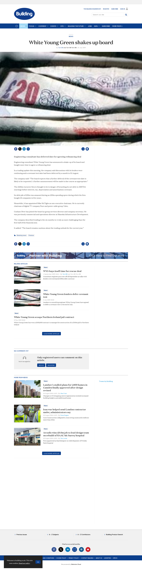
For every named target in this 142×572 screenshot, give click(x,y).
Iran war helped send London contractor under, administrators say (64, 411)
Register (106, 9)
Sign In (122, 9)
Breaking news (21, 235)
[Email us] (74, 549)
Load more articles (51, 334)
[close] (88, 145)
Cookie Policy (61, 558)
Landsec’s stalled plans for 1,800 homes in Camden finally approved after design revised (65, 387)
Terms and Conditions (46, 558)
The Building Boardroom (92, 9)
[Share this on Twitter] (20, 149)
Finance (31, 235)
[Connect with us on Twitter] (60, 549)
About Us (99, 558)
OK (38, 562)
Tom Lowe (63, 438)
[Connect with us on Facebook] (54, 549)
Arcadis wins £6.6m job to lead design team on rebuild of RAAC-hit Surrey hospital (66, 434)
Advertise (107, 558)
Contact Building (87, 558)
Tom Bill (60, 47)
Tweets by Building (106, 381)
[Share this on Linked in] (24, 149)
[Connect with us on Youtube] (88, 549)
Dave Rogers (64, 415)
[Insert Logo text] (24, 19)
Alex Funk (63, 393)
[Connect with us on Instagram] (81, 549)
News (71, 36)
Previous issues (22, 535)
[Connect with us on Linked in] (67, 549)
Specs (115, 558)
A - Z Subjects (54, 535)
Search (126, 14)
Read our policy (24, 563)
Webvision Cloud (76, 564)
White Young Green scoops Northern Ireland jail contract (44, 317)
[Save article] (87, 149)
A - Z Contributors (84, 535)
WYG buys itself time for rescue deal (62, 271)
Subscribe (114, 9)
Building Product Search (114, 535)
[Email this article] (28, 149)
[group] (117, 25)
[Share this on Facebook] (15, 149)
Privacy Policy (74, 558)
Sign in (63, 145)
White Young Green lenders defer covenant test (65, 295)
